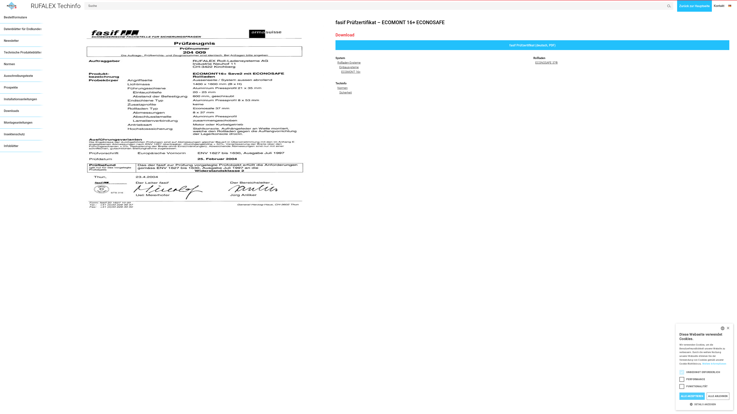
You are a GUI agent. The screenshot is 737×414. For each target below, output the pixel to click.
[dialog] (704, 367)
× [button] (727, 328)
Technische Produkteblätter (23, 52)
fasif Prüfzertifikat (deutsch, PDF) (532, 45)
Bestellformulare (15, 17)
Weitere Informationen (714, 363)
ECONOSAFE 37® (546, 62)
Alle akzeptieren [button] (692, 396)
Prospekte (11, 87)
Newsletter (11, 41)
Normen (9, 64)
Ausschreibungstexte (18, 76)
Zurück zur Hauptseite (694, 6)
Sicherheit (345, 92)
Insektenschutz (14, 134)
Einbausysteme (349, 67)
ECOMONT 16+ (350, 72)
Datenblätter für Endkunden (23, 29)
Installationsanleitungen (20, 99)
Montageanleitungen (18, 122)
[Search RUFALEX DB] (669, 6)
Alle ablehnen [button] (718, 396)
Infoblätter (11, 146)
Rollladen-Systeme (349, 62)
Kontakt (719, 6)
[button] (704, 404)
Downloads (11, 111)
